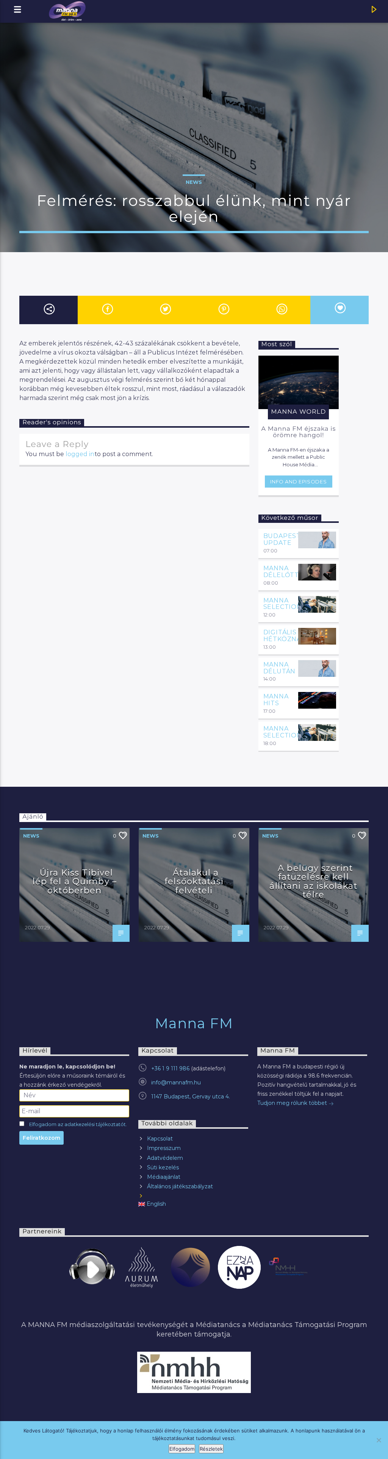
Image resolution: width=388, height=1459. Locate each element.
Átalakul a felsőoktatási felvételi (194, 881)
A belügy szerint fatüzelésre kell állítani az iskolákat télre (313, 881)
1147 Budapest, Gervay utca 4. (190, 1096)
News (194, 182)
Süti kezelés (163, 1167)
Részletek (211, 1449)
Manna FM (194, 1023)
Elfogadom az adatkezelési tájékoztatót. (78, 1124)
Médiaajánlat (163, 1176)
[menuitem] (193, 1204)
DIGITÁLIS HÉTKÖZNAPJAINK (294, 636)
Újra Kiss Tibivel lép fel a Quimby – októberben (75, 881)
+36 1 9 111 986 (170, 1068)
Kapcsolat (160, 1138)
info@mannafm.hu (176, 1082)
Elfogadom (181, 1449)
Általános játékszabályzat (180, 1186)
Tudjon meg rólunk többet (293, 1103)
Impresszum (164, 1148)
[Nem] (378, 1440)
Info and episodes (298, 481)
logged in (80, 454)
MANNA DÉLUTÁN (279, 668)
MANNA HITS (276, 700)
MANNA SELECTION (282, 604)
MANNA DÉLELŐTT (281, 572)
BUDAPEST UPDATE (282, 539)
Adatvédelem (165, 1158)
